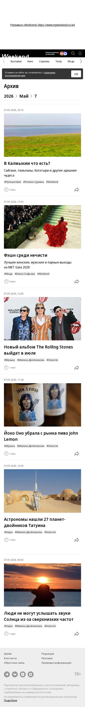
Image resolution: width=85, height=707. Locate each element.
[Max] (31, 674)
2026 (8, 96)
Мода (71, 61)
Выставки (16, 61)
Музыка (10, 360)
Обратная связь (14, 663)
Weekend (53, 182)
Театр (58, 61)
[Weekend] (15, 56)
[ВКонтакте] (15, 674)
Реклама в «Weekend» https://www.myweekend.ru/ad (42, 25)
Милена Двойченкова (31, 360)
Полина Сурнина (34, 182)
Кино (30, 61)
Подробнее (10, 700)
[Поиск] (73, 53)
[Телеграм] (7, 674)
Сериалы (44, 61)
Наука (9, 532)
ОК (76, 74)
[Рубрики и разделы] (80, 53)
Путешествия (13, 182)
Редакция (48, 653)
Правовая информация (56, 663)
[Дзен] (23, 674)
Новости (53, 360)
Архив (11, 86)
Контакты (10, 658)
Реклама (47, 658)
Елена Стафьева (25, 274)
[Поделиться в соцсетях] (76, 189)
